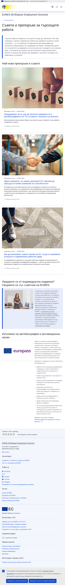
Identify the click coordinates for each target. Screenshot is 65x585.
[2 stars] (4, 434)
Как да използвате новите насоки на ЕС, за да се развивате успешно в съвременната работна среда (32, 255)
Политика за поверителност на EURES (14, 498)
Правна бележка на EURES (10, 500)
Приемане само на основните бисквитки (42, 581)
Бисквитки (5, 554)
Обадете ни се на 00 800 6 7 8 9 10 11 (13, 521)
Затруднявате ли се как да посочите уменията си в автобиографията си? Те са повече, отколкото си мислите (31, 115)
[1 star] (3, 434)
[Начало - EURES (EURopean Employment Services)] (10, 6)
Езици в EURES (7, 493)
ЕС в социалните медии (9, 538)
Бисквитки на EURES (8, 495)
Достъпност (5, 452)
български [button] (52, 7)
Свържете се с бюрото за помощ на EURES (15, 460)
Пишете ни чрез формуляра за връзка (14, 527)
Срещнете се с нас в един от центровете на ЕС (17, 529)
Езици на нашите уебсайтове (11, 546)
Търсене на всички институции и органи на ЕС (16, 562)
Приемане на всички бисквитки (17, 581)
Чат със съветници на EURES (11, 463)
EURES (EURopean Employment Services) (18, 443)
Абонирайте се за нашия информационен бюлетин (18, 484)
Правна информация (8, 551)
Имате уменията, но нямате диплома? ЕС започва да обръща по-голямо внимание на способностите (29, 182)
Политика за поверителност (10, 548)
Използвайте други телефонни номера (14, 524)
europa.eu (17, 513)
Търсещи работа (8, 20)
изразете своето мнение (28, 434)
